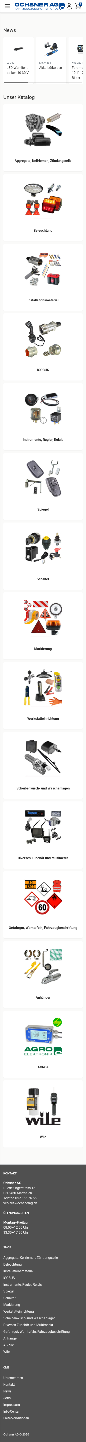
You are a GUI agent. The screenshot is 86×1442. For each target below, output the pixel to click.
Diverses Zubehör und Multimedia (28, 1325)
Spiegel (8, 1291)
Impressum (11, 1405)
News (7, 1391)
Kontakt (9, 1385)
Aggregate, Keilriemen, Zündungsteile (30, 1258)
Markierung (11, 1305)
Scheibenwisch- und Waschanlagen (29, 1318)
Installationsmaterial (18, 1271)
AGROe (8, 1345)
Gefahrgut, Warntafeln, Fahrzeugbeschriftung (36, 1332)
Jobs (7, 1398)
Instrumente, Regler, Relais (22, 1285)
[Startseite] (40, 6)
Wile (6, 1352)
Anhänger (10, 1338)
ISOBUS (9, 1278)
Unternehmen (13, 1378)
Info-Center (11, 1411)
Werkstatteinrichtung (18, 1311)
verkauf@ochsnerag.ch (20, 1203)
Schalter (9, 1298)
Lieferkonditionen (16, 1418)
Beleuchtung (12, 1264)
